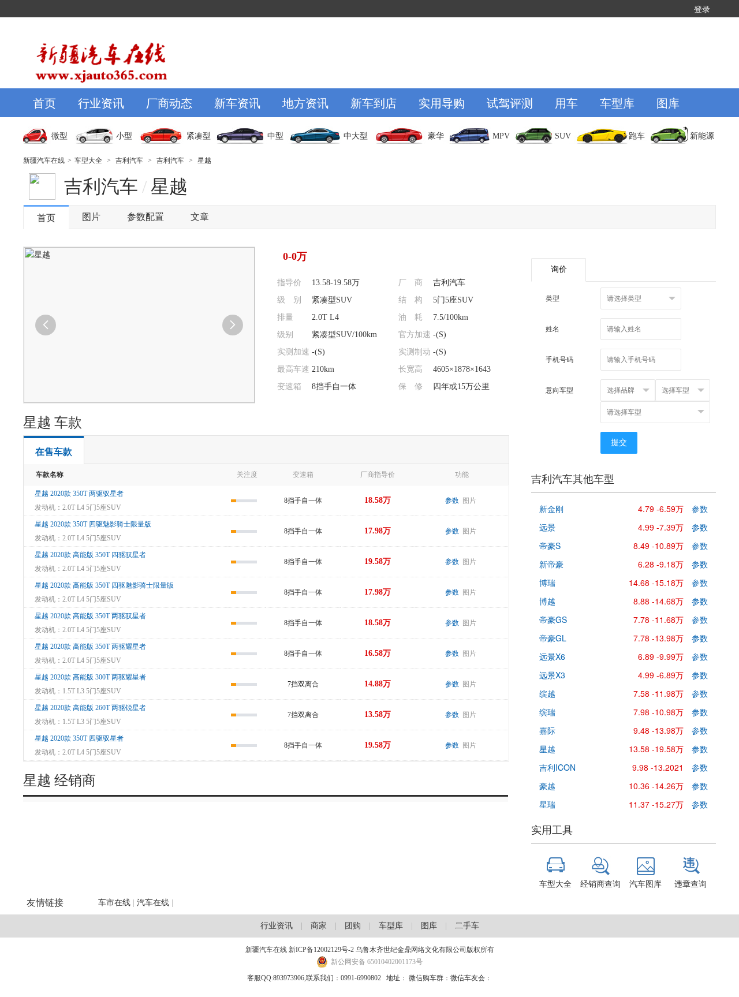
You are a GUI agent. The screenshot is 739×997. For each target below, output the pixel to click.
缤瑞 (547, 712)
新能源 (702, 136)
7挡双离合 (303, 684)
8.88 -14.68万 (658, 601)
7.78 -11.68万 (658, 619)
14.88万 (377, 683)
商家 (319, 925)
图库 (668, 102)
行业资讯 (101, 102)
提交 (619, 442)
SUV (563, 136)
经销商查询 (600, 883)
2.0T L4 (325, 317)
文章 (200, 217)
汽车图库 (645, 883)
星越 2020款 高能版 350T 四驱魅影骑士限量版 (104, 585)
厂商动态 (169, 102)
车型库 (617, 102)
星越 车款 (52, 422)
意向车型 (559, 390)
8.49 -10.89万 (658, 545)
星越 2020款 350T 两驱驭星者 (79, 494)
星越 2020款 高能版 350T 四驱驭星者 (90, 555)
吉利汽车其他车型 (572, 479)
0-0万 (295, 256)
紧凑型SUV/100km (344, 334)
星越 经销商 (59, 780)
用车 (566, 102)
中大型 (356, 136)
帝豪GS (553, 619)
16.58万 (377, 653)
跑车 (637, 136)
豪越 (547, 785)
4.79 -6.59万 (661, 508)
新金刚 (551, 508)
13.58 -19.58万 (656, 749)
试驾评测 (510, 102)
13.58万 (377, 714)
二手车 (467, 925)
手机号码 (559, 360)
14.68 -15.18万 (656, 582)
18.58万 (377, 500)
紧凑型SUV (332, 300)
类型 (552, 298)
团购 (353, 925)
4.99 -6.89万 (661, 675)
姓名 (552, 329)
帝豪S (550, 545)
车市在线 (114, 902)
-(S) (439, 334)
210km (323, 369)
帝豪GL (552, 638)
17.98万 (377, 530)
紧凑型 (198, 136)
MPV (501, 136)
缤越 (547, 693)
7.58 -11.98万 (658, 693)
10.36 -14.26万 (656, 785)
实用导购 (442, 102)
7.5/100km (450, 317)
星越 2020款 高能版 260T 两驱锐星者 (90, 708)
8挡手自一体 (334, 386)
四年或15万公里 (461, 386)
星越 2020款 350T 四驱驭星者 (79, 738)
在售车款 (53, 452)
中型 (275, 136)
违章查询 (690, 883)
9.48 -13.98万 (658, 730)
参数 (452, 500)
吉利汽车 (129, 160)
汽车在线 (153, 902)
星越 (204, 160)
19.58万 (377, 561)
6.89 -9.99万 (661, 656)
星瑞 (547, 804)
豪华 (436, 136)
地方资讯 (305, 102)
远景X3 (552, 675)
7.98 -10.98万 (658, 712)
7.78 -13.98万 (658, 638)
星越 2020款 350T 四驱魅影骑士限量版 (93, 524)
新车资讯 (237, 102)
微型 (59, 136)
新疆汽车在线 (44, 160)
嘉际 (547, 730)
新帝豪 (551, 564)
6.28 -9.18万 (661, 564)
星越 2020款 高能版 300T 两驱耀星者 (90, 677)
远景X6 (552, 656)
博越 (547, 601)
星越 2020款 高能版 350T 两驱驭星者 (90, 616)
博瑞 (547, 582)
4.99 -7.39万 (661, 527)
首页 (44, 102)
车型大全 (88, 160)
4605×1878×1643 (462, 369)
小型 (124, 136)
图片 (91, 217)
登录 (702, 8)
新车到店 (373, 102)
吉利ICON (557, 767)
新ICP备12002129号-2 (321, 950)
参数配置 (145, 217)
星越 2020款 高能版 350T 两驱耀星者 (90, 647)
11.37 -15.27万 (656, 804)
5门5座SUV (453, 300)
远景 (547, 527)
